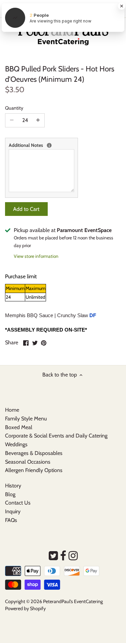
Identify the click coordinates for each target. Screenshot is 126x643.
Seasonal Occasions (27, 462)
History (13, 485)
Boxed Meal (18, 427)
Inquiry (12, 511)
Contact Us (18, 503)
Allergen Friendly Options (33, 470)
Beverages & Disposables (33, 453)
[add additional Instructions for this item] (49, 145)
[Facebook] (63, 556)
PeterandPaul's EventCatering (73, 601)
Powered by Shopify (25, 608)
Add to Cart (26, 209)
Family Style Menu (26, 418)
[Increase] (38, 120)
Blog (10, 494)
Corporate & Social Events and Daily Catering (56, 435)
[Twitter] (53, 556)
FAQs (11, 520)
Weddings (16, 444)
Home (12, 410)
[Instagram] (73, 556)
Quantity (14, 108)
